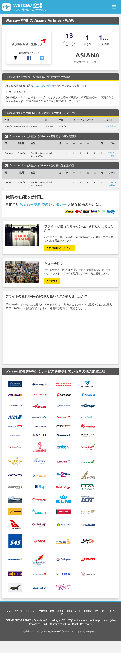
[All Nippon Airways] (15, 416)
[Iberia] (63, 487)
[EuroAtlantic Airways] (39, 460)
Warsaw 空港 (29, 6)
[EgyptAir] (63, 435)
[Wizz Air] (63, 587)
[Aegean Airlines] (15, 384)
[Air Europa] (88, 394)
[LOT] (88, 498)
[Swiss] (88, 558)
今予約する (52, 281)
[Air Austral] (88, 384)
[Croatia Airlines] (15, 435)
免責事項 (87, 611)
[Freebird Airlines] (39, 474)
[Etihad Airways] (15, 460)
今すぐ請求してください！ (60, 248)
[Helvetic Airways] (15, 487)
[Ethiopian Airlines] (88, 446)
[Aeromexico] (39, 384)
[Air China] (63, 394)
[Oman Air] (88, 511)
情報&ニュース (73, 611)
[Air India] (39, 405)
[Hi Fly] (39, 486)
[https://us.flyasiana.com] (15, 57)
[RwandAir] (63, 524)
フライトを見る (108, 126)
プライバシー (101, 611)
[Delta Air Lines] (39, 435)
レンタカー (31, 611)
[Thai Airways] (15, 573)
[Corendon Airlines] (88, 425)
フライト (19, 611)
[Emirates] (39, 446)
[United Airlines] (63, 573)
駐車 (52, 611)
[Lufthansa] (15, 511)
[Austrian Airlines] (63, 416)
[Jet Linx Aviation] (15, 498)
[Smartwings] (15, 559)
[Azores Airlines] (88, 416)
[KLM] (63, 498)
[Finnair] (15, 474)
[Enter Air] (63, 446)
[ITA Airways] (88, 486)
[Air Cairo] (15, 394)
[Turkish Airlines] (39, 573)
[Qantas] (15, 524)
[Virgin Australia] (88, 573)
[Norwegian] (63, 511)
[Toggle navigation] (114, 6)
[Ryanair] (88, 524)
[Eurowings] (63, 461)
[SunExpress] (63, 558)
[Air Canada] (39, 394)
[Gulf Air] (88, 474)
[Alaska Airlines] (88, 405)
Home (9, 611)
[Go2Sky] (63, 474)
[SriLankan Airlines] (39, 558)
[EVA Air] (88, 461)
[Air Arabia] (63, 384)
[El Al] (88, 434)
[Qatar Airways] (39, 524)
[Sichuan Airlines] (39, 540)
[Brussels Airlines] (39, 426)
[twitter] (42, 57)
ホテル (60, 611)
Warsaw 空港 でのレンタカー (43, 204)
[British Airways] (15, 426)
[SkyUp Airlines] (88, 540)
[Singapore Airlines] (63, 540)
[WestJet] (39, 587)
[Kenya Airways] (39, 499)
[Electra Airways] (15, 446)
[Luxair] (39, 511)
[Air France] (15, 405)
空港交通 (43, 611)
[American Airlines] (39, 416)
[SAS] (15, 540)
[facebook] (29, 57)
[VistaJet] (15, 587)
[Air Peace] (63, 405)
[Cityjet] (63, 426)
